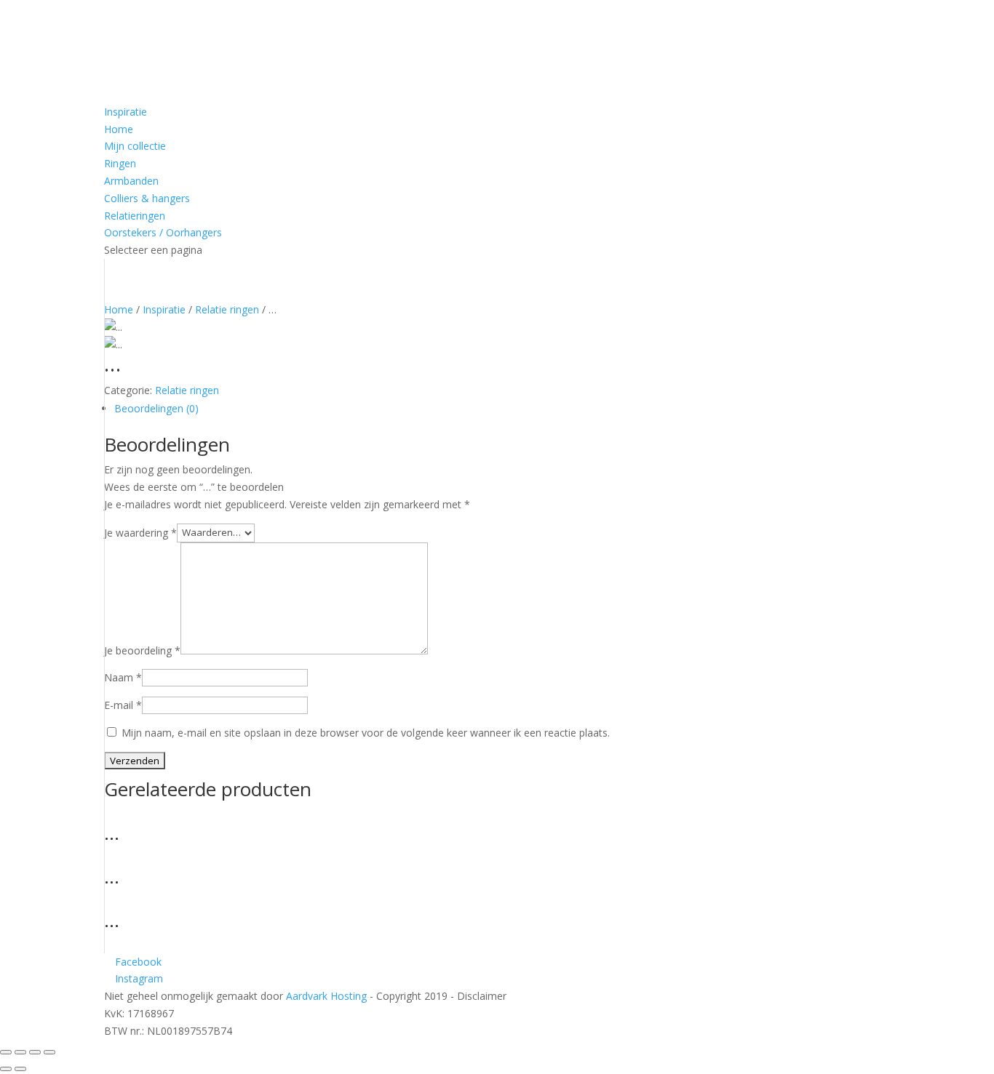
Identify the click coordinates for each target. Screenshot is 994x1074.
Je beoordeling (142, 650)
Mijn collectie (135, 146)
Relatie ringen (227, 309)
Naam (123, 677)
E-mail (123, 705)
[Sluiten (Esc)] (49, 1052)
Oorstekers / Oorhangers (163, 232)
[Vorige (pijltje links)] (6, 1069)
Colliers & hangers (147, 198)
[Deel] (35, 1052)
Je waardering (140, 532)
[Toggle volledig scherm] (20, 1052)
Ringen (120, 163)
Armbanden (131, 181)
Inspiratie (125, 112)
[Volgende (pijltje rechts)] (20, 1069)
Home (118, 129)
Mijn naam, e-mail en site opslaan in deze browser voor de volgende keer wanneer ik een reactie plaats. (366, 733)
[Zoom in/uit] (6, 1052)
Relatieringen (134, 216)
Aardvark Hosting (328, 996)
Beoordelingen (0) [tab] (156, 408)
